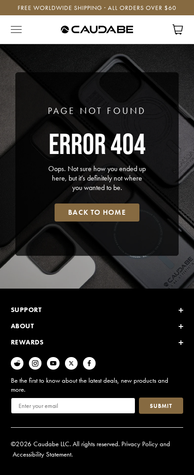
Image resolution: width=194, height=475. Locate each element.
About (22, 325)
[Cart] (177, 29)
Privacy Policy (139, 443)
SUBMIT (161, 406)
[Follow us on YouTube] (53, 363)
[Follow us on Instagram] (35, 363)
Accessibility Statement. (43, 454)
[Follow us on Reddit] (17, 363)
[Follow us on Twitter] (71, 363)
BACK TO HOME (96, 212)
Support (26, 309)
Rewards (27, 342)
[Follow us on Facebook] (89, 363)
